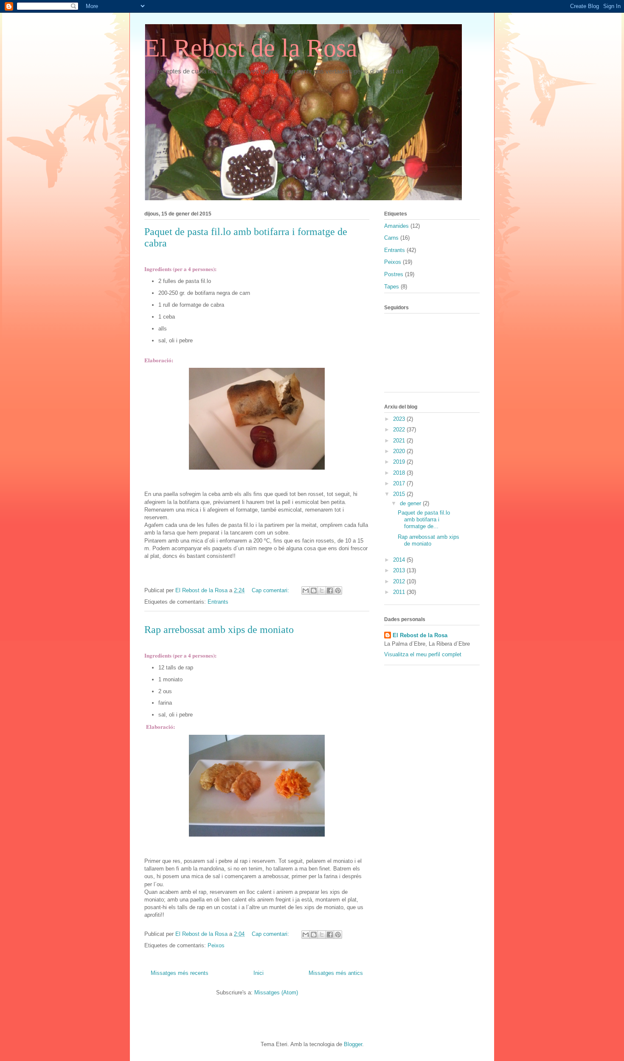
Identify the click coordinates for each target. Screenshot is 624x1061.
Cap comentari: (271, 590)
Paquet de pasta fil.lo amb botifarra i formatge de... (424, 519)
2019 (400, 462)
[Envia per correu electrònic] (305, 590)
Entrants (218, 602)
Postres (393, 274)
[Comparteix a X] (322, 590)
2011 (400, 592)
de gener (411, 503)
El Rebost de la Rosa (250, 48)
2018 (400, 473)
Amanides (396, 226)
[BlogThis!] (313, 590)
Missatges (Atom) (276, 992)
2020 (400, 451)
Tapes (391, 286)
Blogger (353, 1044)
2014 (400, 560)
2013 (400, 570)
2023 (400, 419)
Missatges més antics (336, 973)
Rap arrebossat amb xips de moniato (219, 629)
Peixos (216, 945)
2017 (400, 483)
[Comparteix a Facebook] (330, 590)
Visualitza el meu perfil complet (422, 654)
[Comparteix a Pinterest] (338, 590)
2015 (400, 494)
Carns (391, 238)
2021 (400, 440)
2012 (400, 581)
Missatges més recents (179, 973)
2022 (400, 429)
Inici (258, 973)
